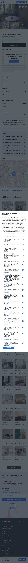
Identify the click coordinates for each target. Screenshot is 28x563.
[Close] (25, 213)
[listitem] (14, 237)
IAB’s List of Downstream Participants (15, 232)
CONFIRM (8, 347)
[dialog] (14, 281)
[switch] (23, 239)
